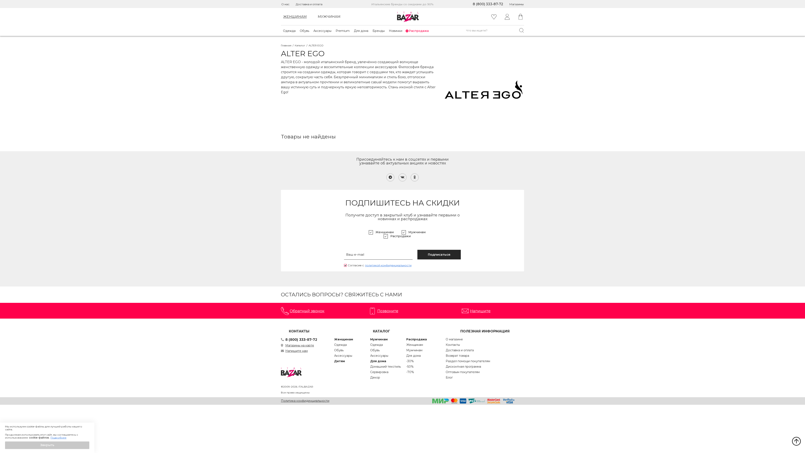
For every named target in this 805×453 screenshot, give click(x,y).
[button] (47, 445)
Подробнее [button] (58, 437)
